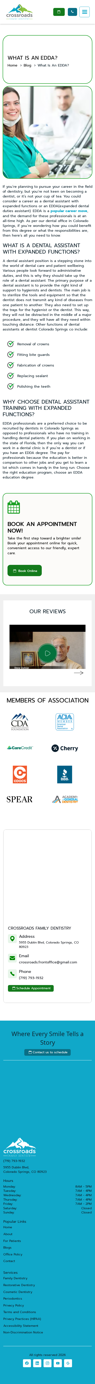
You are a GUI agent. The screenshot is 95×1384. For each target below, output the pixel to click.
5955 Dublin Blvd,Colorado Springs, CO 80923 (25, 1169)
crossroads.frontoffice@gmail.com (48, 962)
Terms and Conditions (19, 1312)
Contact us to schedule (48, 1052)
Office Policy (12, 1254)
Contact (9, 1261)
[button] (84, 12)
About (7, 1234)
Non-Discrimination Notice (23, 1332)
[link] (27, 1363)
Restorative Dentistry (19, 1285)
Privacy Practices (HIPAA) (22, 1319)
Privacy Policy (13, 1305)
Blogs (7, 1247)
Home (12, 65)
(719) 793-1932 (31, 978)
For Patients (12, 1241)
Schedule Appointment (31, 988)
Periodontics (12, 1299)
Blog (27, 65)
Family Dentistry (15, 1278)
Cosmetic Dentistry (17, 1292)
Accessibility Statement (20, 1326)
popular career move (69, 211)
